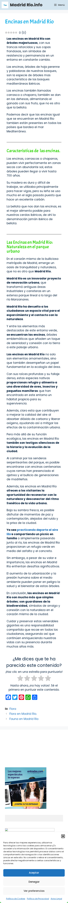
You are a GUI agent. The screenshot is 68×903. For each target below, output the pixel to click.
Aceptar (34, 872)
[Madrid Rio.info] (5, 5)
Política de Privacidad (38, 898)
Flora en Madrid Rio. (23, 714)
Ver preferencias (34, 891)
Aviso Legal (56, 898)
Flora (12, 709)
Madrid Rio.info (26, 5)
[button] (63, 836)
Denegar (34, 881)
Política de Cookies (15, 898)
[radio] (20, 679)
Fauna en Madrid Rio (23, 719)
